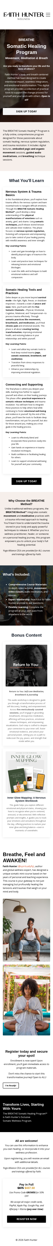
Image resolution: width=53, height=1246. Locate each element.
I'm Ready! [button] (10, 1085)
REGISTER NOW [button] (26, 1219)
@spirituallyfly (26, 866)
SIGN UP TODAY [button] (26, 111)
